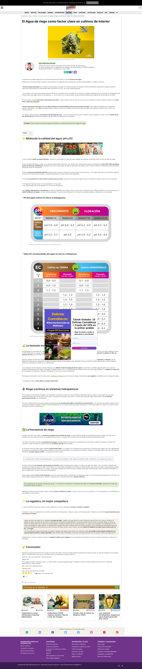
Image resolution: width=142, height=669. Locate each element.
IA (117, 12)
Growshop (24, 16)
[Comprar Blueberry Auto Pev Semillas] (71, 419)
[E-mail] (75, 72)
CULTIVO (68, 12)
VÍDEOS (26, 12)
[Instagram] (91, 632)
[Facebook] (70, 72)
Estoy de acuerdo (92, 2)
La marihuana (26, 351)
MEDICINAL (82, 12)
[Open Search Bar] (140, 7)
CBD (106, 12)
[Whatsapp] (65, 72)
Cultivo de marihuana (39, 16)
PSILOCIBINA (42, 12)
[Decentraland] (117, 632)
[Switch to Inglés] (119, 666)
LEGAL (75, 12)
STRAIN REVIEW (59, 12)
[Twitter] (73, 72)
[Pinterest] (104, 632)
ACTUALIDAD (91, 12)
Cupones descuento (52, 646)
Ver (116, 587)
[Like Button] (24, 577)
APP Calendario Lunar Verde (55, 655)
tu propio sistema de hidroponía (48, 403)
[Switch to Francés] (122, 666)
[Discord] (40, 632)
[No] (140, 3)
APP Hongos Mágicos (53, 658)
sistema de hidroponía (58, 376)
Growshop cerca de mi (28, 653)
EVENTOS (100, 12)
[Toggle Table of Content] (30, 133)
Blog (30, 16)
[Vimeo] (78, 632)
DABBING (50, 12)
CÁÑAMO (112, 12)
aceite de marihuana (32, 101)
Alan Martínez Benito (47, 63)
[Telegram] (67, 72)
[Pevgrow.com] (71, 7)
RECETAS (33, 12)
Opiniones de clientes (27, 651)
